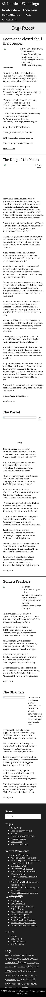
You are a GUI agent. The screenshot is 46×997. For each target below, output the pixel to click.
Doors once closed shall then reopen (22, 41)
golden (8, 962)
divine (9, 959)
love (8, 971)
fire (27, 959)
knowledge (23, 967)
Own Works (16, 842)
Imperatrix (28, 869)
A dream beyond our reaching (24, 878)
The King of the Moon (21, 159)
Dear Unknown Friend (11, 10)
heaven (22, 962)
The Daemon (24, 855)
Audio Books (16, 828)
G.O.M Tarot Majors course (12, 15)
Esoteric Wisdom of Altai (23, 873)
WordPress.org (17, 944)
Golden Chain (17, 909)
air (6, 955)
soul (23, 979)
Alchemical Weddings (20, 3)
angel (14, 955)
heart (14, 963)
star (17, 984)
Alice (13, 858)
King (15, 967)
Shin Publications (9, 20)
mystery (26, 975)
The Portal (11, 412)
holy (33, 963)
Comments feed (18, 941)
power (8, 979)
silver (18, 980)
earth (21, 959)
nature (33, 975)
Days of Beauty (18, 904)
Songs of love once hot (21, 912)
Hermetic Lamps (30, 10)
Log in (14, 936)
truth (34, 984)
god (32, 959)
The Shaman (13, 692)
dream (15, 959)
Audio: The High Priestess (23, 920)
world (24, 988)
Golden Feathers (17, 581)
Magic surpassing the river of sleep (25, 883)
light (36, 966)
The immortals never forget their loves (25, 862)
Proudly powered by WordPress (31, 992)
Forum (14, 833)
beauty (22, 955)
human (8, 967)
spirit (31, 979)
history (29, 963)
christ (28, 955)
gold (36, 959)
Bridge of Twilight (27, 858)
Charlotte (15, 866)
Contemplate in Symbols (22, 906)
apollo (18, 955)
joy (13, 966)
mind (13, 975)
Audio (28, 15)
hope (37, 963)
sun (22, 983)
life (30, 966)
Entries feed (16, 939)
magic (14, 971)
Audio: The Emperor (20, 914)
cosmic (32, 955)
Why (25, 866)
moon (20, 975)
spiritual (10, 984)
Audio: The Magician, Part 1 (23, 925)
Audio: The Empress (20, 917)
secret (13, 980)
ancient (9, 955)
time (28, 984)
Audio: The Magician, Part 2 (23, 923)
